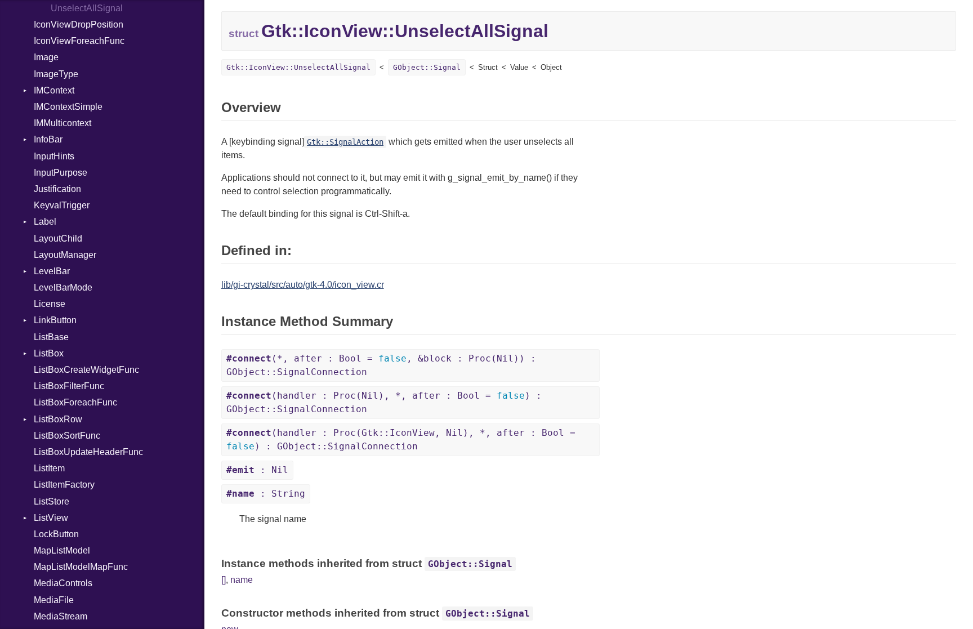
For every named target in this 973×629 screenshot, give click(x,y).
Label (45, 221)
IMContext (54, 90)
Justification (57, 189)
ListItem (49, 468)
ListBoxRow (58, 419)
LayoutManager (65, 255)
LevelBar (52, 271)
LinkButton (55, 320)
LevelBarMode (63, 287)
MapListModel (62, 550)
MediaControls (63, 583)
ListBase (51, 337)
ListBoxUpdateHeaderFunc (88, 452)
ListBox (49, 353)
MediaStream (60, 616)
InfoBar (48, 139)
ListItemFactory (64, 484)
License (49, 304)
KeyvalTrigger (62, 205)
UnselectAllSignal (87, 8)
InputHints (54, 156)
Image (46, 57)
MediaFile (54, 600)
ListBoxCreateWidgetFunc (86, 369)
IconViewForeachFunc (79, 41)
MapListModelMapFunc (81, 567)
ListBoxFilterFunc (69, 386)
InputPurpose (60, 172)
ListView (51, 518)
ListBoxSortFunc (67, 435)
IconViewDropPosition (78, 24)
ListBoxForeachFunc (75, 402)
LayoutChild (58, 238)
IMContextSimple (68, 106)
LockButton (56, 534)
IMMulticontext (62, 123)
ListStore (51, 501)
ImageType (56, 74)
